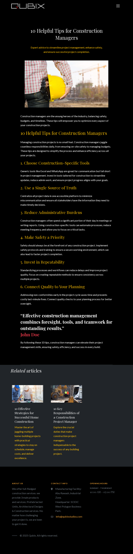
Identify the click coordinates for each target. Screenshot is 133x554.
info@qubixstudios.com (69, 516)
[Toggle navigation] (118, 6)
